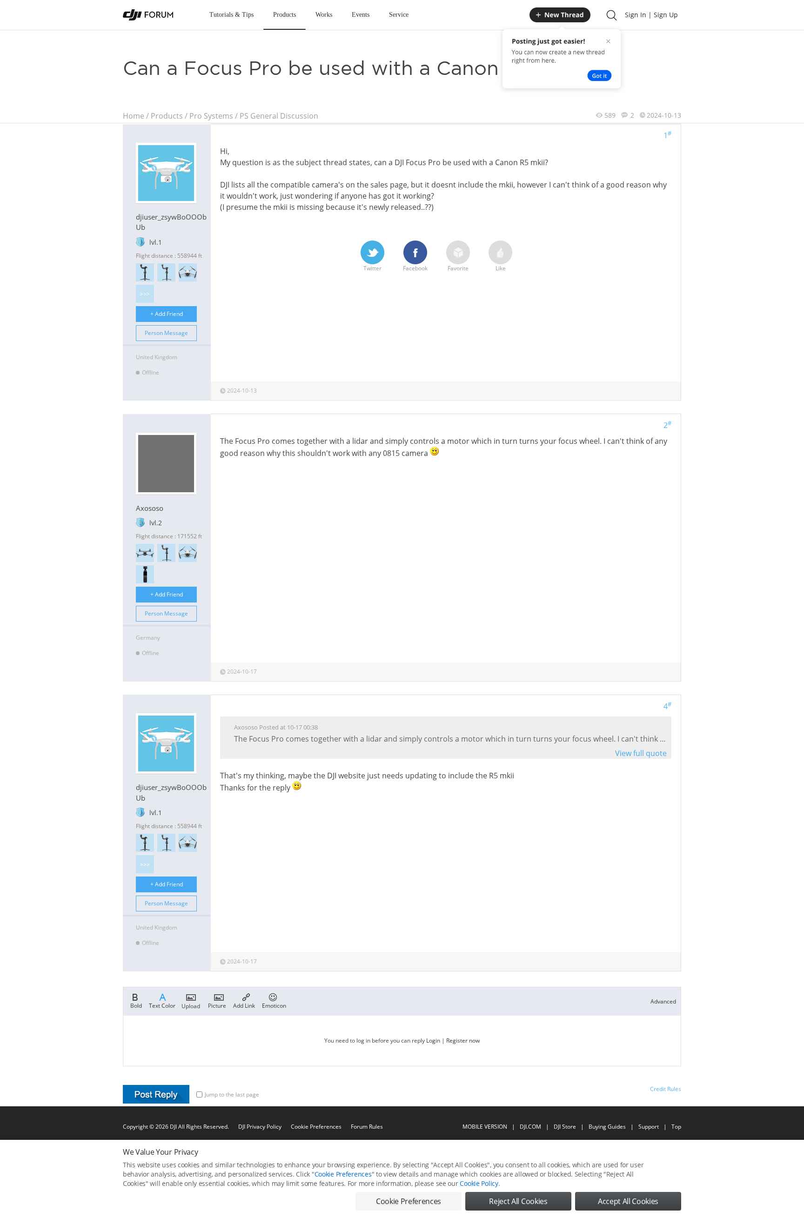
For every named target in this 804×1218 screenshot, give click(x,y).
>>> (145, 294)
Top (676, 1127)
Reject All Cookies (518, 1201)
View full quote (641, 753)
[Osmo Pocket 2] (145, 574)
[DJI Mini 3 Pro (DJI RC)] (188, 272)
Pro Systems (211, 116)
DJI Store (565, 1127)
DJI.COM (530, 1127)
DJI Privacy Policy (259, 1127)
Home (133, 116)
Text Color (162, 1005)
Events (360, 14)
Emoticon (274, 1005)
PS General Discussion (279, 116)
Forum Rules (367, 1127)
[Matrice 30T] (145, 553)
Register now (463, 1040)
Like (501, 268)
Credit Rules (665, 1089)
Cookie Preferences (316, 1127)
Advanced (663, 1001)
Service (399, 14)
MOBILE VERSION (484, 1127)
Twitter (372, 268)
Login (433, 1040)
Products (284, 14)
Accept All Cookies (628, 1201)
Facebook (415, 268)
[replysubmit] (156, 1094)
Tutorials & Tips (231, 14)
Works (323, 14)
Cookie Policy (479, 1183)
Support (648, 1127)
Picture (217, 1005)
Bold (136, 1005)
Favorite (458, 268)
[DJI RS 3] (166, 272)
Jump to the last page (232, 1094)
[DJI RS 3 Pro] (145, 272)
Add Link (244, 1005)
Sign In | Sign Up (651, 14)
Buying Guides (607, 1127)
